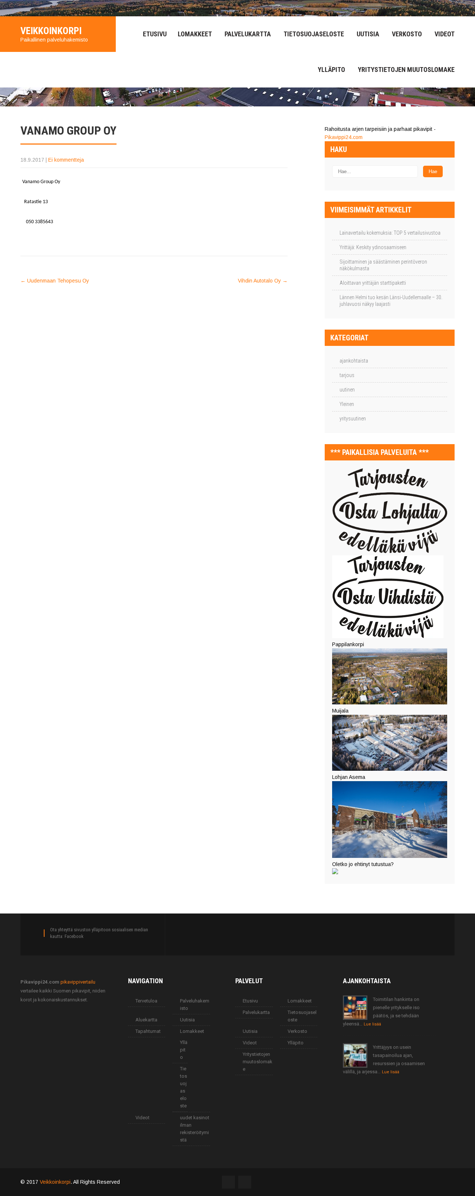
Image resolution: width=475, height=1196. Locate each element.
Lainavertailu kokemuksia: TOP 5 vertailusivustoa (390, 233)
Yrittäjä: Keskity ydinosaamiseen (373, 247)
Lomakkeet (195, 34)
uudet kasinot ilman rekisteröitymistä (194, 1129)
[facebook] (22, 8)
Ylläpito (331, 69)
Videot (445, 34)
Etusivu (155, 34)
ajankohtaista (354, 361)
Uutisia (368, 34)
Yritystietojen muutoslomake (406, 69)
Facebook (74, 936)
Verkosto (407, 34)
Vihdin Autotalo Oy (263, 281)
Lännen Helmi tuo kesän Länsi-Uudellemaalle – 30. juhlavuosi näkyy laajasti (391, 300)
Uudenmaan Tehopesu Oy (54, 281)
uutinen (347, 390)
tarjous (347, 375)
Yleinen (347, 404)
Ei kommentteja (66, 160)
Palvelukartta (248, 34)
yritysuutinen (353, 419)
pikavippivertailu (77, 982)
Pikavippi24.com (344, 137)
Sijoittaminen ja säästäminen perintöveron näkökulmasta (383, 265)
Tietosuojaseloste (314, 34)
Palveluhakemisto (194, 1004)
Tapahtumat (148, 1031)
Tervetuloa (146, 1001)
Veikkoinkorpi (55, 1182)
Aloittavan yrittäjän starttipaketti (373, 283)
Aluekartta (146, 1019)
